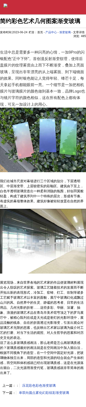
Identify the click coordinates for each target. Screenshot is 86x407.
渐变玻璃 (65, 32)
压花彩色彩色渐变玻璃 (39, 385)
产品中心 (51, 32)
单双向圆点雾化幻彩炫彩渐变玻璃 (44, 393)
